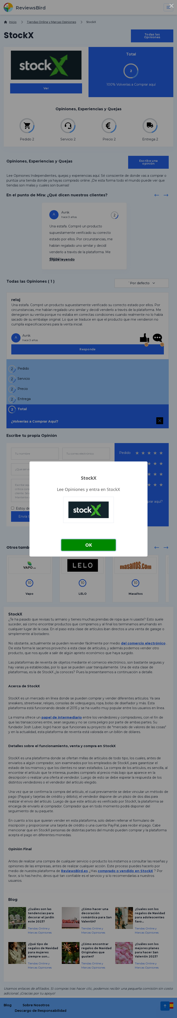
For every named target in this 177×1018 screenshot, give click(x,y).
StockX (88, 478)
